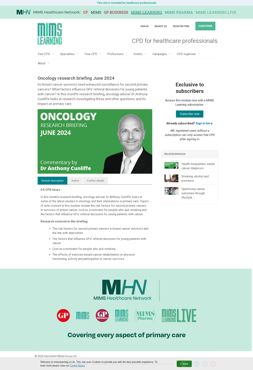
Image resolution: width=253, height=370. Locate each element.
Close (184, 363)
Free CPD (91, 54)
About (41, 63)
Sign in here (204, 123)
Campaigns (159, 54)
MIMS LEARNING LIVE (216, 12)
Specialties (67, 54)
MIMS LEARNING (146, 12)
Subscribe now (189, 113)
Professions (115, 54)
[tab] (52, 180)
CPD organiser (186, 54)
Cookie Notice (77, 365)
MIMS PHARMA (179, 12)
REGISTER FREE (181, 26)
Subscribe (205, 26)
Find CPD (44, 54)
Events (138, 54)
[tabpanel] (95, 226)
